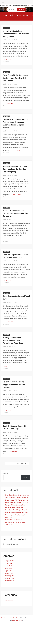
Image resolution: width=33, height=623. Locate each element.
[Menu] (3, 2)
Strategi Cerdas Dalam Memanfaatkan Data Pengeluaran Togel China (13, 340)
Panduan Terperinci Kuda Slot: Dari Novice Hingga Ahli (15, 256)
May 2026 (8, 568)
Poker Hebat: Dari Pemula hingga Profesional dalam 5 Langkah (14, 385)
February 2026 (10, 576)
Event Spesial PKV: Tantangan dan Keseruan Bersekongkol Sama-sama (15, 78)
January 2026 (9, 578)
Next (22, 463)
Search (5, 473)
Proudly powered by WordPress (10, 618)
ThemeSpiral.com (17, 620)
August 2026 (9, 561)
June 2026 (8, 566)
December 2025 (10, 580)
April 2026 (8, 571)
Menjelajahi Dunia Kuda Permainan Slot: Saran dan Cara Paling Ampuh (16, 34)
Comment (6, 61)
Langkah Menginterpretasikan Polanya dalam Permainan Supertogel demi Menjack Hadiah (15, 123)
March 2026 (9, 573)
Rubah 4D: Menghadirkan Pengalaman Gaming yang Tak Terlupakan (15, 213)
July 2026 (8, 563)
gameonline (7, 28)
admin (4, 40)
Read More (7, 59)
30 (18, 463)
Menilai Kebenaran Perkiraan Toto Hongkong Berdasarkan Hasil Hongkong (15, 169)
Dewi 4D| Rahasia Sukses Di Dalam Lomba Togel (14, 427)
